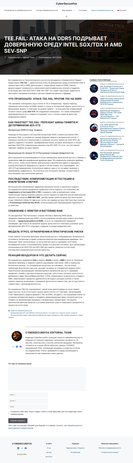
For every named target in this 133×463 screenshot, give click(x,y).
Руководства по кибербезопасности (18, 10)
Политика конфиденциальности (110, 448)
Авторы (49, 452)
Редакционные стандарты (75, 448)
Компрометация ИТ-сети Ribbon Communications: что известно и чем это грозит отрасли (44, 313)
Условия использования (109, 452)
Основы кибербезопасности (47, 10)
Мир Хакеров (67, 10)
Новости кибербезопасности (102, 10)
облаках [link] (67, 93)
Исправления (75, 452)
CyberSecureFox (66, 3)
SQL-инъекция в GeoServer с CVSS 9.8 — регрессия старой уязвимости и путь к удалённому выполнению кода (112, 89)
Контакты (49, 457)
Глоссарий (83, 10)
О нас (49, 448)
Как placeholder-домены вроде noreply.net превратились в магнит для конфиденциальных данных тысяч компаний (111, 156)
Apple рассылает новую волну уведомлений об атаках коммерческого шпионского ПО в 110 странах (112, 101)
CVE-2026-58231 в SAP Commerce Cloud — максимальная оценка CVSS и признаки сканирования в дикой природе (112, 128)
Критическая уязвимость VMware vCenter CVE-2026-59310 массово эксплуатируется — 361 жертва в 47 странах (111, 114)
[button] (66, 16)
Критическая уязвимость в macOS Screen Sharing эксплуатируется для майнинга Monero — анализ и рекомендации (112, 142)
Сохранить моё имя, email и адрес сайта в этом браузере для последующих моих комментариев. (46, 413)
